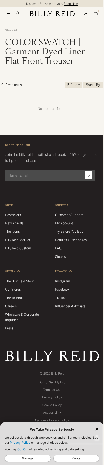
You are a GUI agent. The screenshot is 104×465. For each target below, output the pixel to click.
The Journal (14, 297)
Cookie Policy (52, 405)
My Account (64, 223)
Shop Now (71, 3)
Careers (11, 306)
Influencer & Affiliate (70, 306)
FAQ (58, 248)
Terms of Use (52, 389)
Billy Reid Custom (18, 248)
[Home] (52, 13)
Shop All (11, 30)
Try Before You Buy (69, 231)
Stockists (61, 256)
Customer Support (69, 214)
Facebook (62, 289)
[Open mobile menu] (8, 13)
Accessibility (52, 412)
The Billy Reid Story (19, 281)
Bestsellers (13, 214)
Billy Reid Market (17, 239)
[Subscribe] (88, 175)
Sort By (93, 85)
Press (9, 328)
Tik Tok (60, 297)
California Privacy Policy (52, 420)
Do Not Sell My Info (52, 382)
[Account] (86, 13)
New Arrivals (14, 223)
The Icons (12, 231)
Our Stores (13, 289)
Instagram (62, 281)
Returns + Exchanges (71, 239)
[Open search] (18, 13)
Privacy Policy (52, 397)
